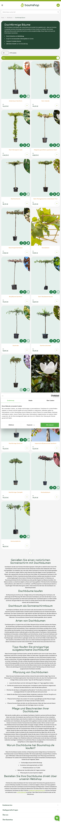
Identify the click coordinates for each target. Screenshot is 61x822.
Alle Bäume (9, 17)
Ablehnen (11, 425)
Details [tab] (30, 400)
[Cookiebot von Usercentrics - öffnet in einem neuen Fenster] (52, 396)
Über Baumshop (8, 819)
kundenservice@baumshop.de (37, 790)
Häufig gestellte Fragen (10, 810)
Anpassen (29, 425)
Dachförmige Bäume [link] (20, 17)
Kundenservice (7, 805)
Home (2, 17)
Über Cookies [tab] (50, 400)
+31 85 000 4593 (21, 792)
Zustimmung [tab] (10, 400)
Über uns (5, 815)
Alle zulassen (50, 425)
